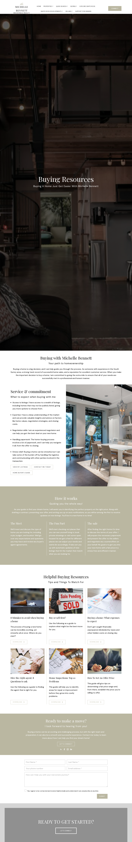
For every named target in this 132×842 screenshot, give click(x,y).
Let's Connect (66, 831)
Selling (68, 11)
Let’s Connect (66, 744)
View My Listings (20, 467)
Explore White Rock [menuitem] (87, 6)
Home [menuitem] (39, 6)
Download (17, 642)
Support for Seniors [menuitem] (83, 11)
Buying (73, 6)
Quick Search (61, 6)
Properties (47, 6)
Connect (114, 8)
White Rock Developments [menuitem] (51, 11)
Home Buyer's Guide (21, 473)
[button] (20, 467)
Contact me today (42, 467)
